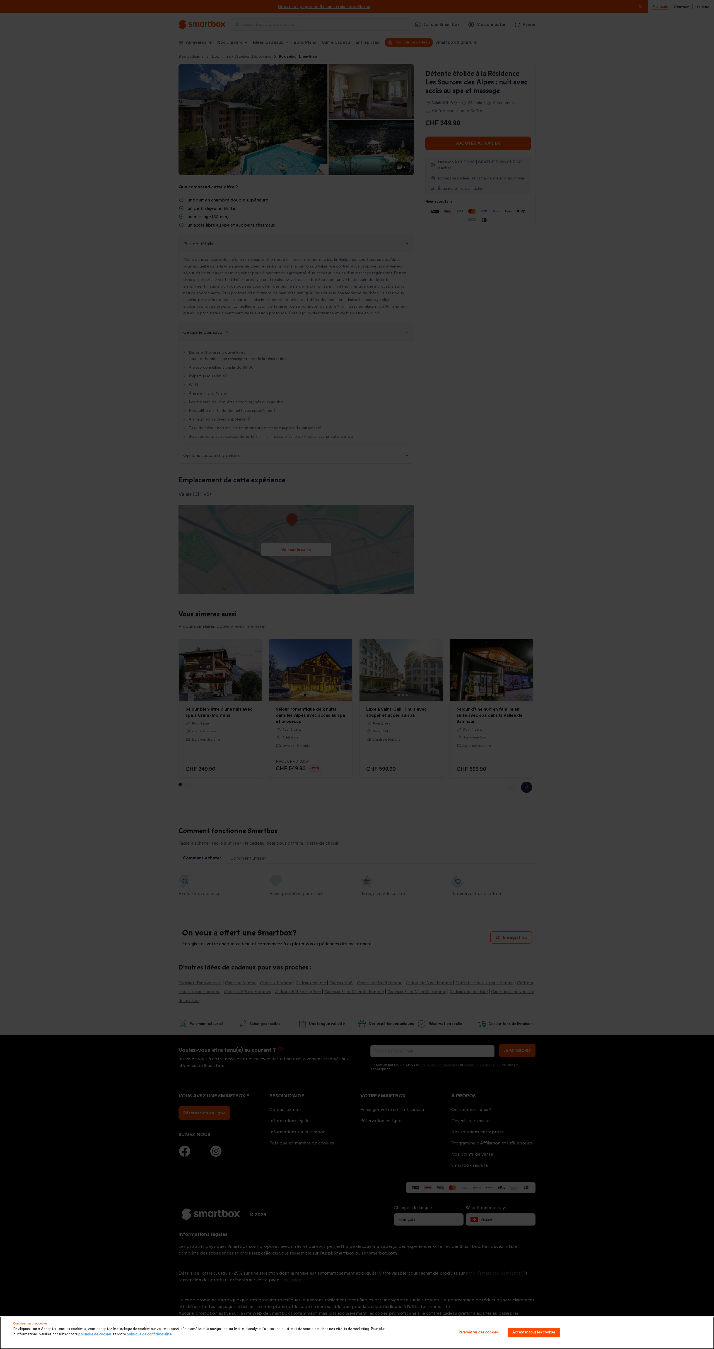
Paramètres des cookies (478, 1332)
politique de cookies (95, 1334)
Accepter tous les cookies (534, 1332)
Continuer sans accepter (30, 1323)
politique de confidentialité (149, 1334)
